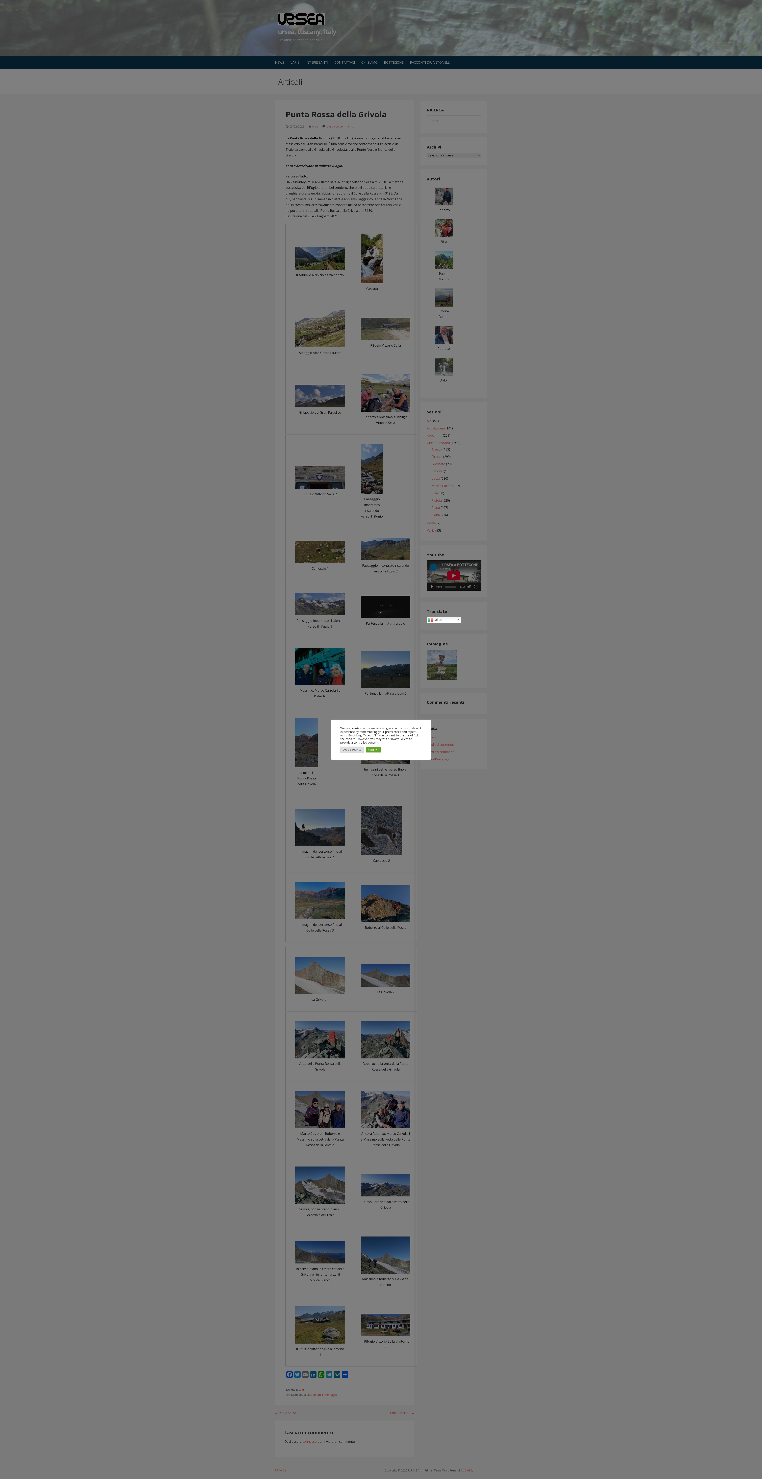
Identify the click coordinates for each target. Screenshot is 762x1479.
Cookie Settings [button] (352, 749)
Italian (437, 619)
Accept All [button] (373, 749)
